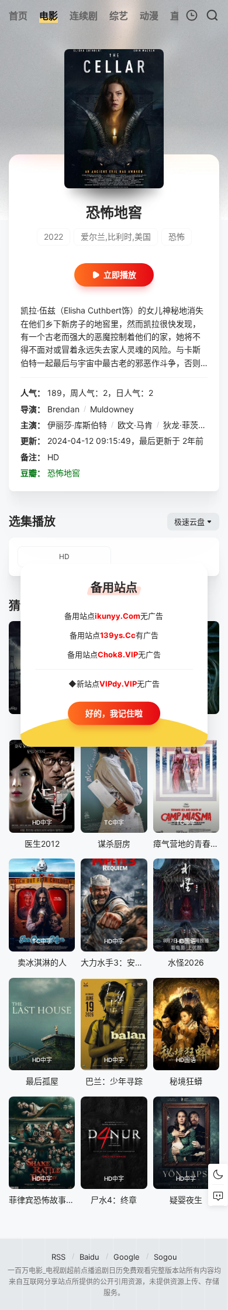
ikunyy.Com (117, 615)
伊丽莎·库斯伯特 (77, 425)
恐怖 (176, 237)
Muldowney (112, 409)
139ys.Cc (118, 635)
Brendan (63, 409)
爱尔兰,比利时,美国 (116, 237)
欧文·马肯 (135, 425)
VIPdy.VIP (118, 683)
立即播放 (119, 275)
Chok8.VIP (118, 654)
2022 (53, 237)
